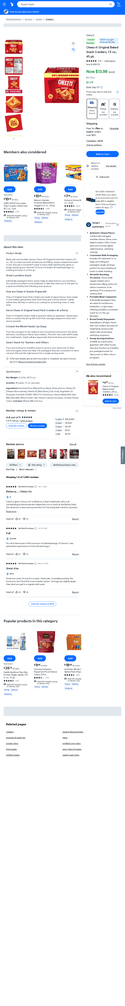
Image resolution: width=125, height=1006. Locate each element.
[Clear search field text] (107, 4)
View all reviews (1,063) (42, 603)
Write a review (37, 425)
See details (111, 165)
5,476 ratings (109, 61)
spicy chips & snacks (72, 749)
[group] (100, 60)
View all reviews (16, 425)
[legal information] (117, 92)
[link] (74, 454)
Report (75, 518)
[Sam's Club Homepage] (12, 4)
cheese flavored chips (72, 731)
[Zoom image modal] (73, 49)
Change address (94, 144)
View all (73, 444)
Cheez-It (90, 34)
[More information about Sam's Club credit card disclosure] (111, 207)
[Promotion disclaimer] (101, 87)
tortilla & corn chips (71, 743)
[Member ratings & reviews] (77, 409)
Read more (11, 511)
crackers (10, 731)
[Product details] (77, 253)
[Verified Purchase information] (35, 486)
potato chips (12, 743)
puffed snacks (13, 754)
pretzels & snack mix (15, 737)
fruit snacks (11, 749)
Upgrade (114, 128)
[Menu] (4, 4)
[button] (73, 43)
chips (65, 737)
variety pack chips (70, 754)
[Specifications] (77, 371)
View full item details (95, 364)
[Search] (110, 4)
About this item (13, 247)
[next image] (13, 138)
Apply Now (100, 212)
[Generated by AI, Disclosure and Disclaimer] (117, 224)
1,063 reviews (26, 420)
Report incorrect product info (32, 361)
